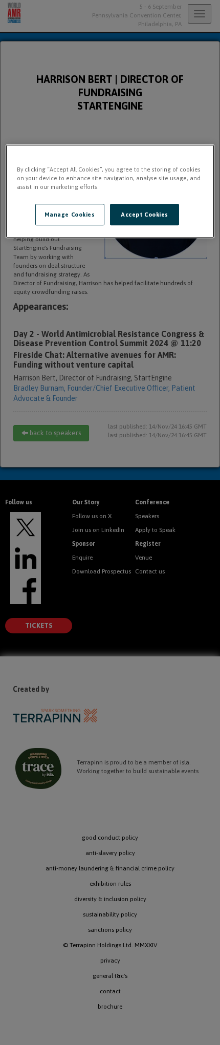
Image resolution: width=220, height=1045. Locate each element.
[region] (110, 191)
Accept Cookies (144, 214)
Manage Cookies (70, 214)
